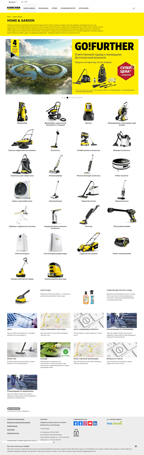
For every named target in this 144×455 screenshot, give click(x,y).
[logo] (114, 424)
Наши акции (11, 430)
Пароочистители (89, 201)
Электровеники (55, 201)
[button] (62, 97)
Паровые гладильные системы (22, 226)
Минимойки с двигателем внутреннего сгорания (55, 124)
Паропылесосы (122, 201)
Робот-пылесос (121, 175)
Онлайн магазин (12, 426)
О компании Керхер (68, 8)
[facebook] (76, 423)
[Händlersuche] (55, 320)
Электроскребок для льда (55, 279)
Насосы (88, 123)
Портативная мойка (122, 226)
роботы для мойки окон (22, 201)
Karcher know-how (13, 433)
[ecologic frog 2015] (55, 349)
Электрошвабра (55, 175)
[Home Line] (22, 349)
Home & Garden (29, 8)
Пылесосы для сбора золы (22, 175)
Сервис (54, 8)
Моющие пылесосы (121, 150)
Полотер (88, 226)
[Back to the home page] (14, 8)
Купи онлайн (83, 8)
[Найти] (134, 8)
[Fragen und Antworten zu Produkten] (89, 320)
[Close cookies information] (136, 446)
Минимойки (22, 123)
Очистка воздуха (22, 253)
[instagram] (85, 423)
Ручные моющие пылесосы (88, 175)
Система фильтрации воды (55, 253)
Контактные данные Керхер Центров (18, 422)
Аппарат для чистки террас (22, 279)
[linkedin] (95, 423)
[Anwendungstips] (122, 320)
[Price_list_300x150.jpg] (22, 320)
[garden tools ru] (72, 45)
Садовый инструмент (88, 253)
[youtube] (90, 423)
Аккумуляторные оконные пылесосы (55, 227)
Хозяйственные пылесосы (88, 150)
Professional (43, 8)
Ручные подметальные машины (22, 150)
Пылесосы (55, 150)
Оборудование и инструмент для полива (122, 124)
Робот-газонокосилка (122, 253)
